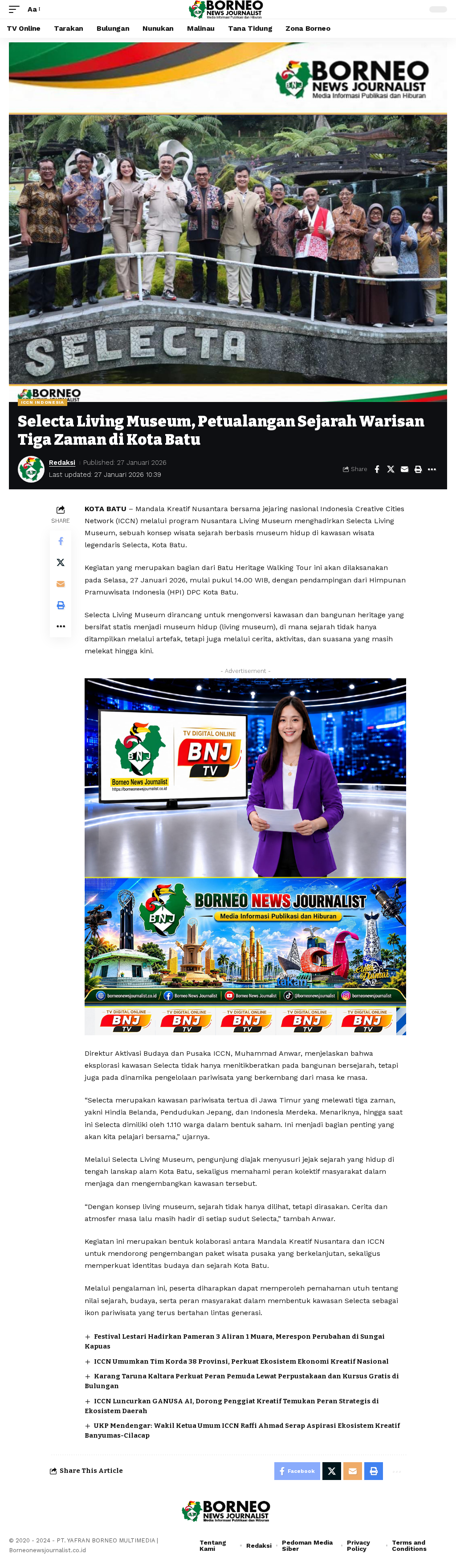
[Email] (404, 469)
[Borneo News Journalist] (228, 9)
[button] (16, 9)
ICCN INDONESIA (42, 402)
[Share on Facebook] (376, 469)
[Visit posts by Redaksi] (31, 469)
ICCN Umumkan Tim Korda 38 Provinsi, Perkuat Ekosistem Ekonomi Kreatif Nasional (241, 1361)
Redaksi (62, 463)
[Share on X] (390, 469)
